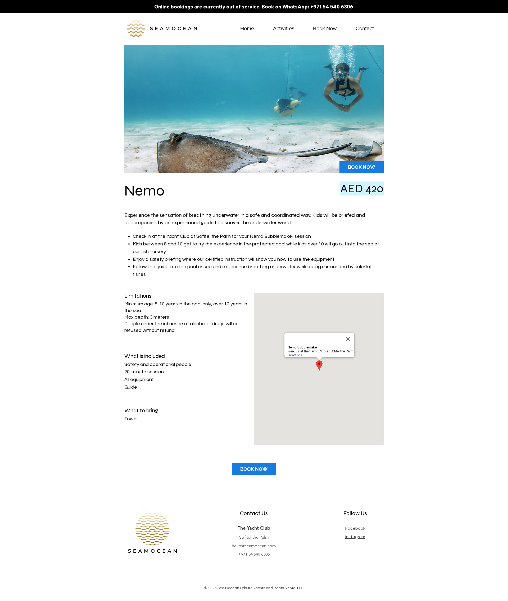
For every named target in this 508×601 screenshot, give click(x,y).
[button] (283, 28)
